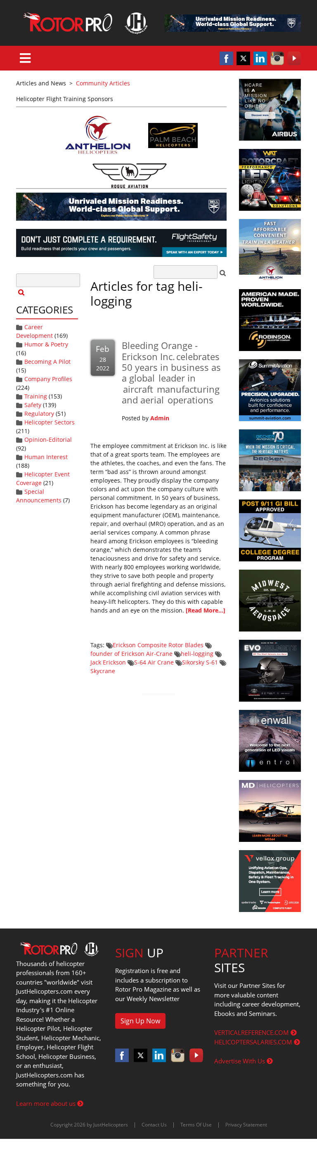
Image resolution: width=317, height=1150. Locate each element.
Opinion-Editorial (48, 439)
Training (35, 396)
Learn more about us (46, 1103)
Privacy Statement (246, 1124)
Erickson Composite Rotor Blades (158, 645)
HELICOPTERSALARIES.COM (254, 1042)
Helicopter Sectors (49, 422)
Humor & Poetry (46, 344)
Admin (159, 418)
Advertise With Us (240, 1061)
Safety (32, 405)
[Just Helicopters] (84, 23)
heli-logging (197, 653)
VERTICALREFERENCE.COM (252, 1032)
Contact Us (154, 1124)
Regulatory (39, 413)
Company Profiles (48, 379)
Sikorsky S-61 (200, 662)
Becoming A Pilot (47, 361)
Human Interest (46, 457)
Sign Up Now (140, 1020)
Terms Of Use (196, 1124)
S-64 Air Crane (154, 662)
